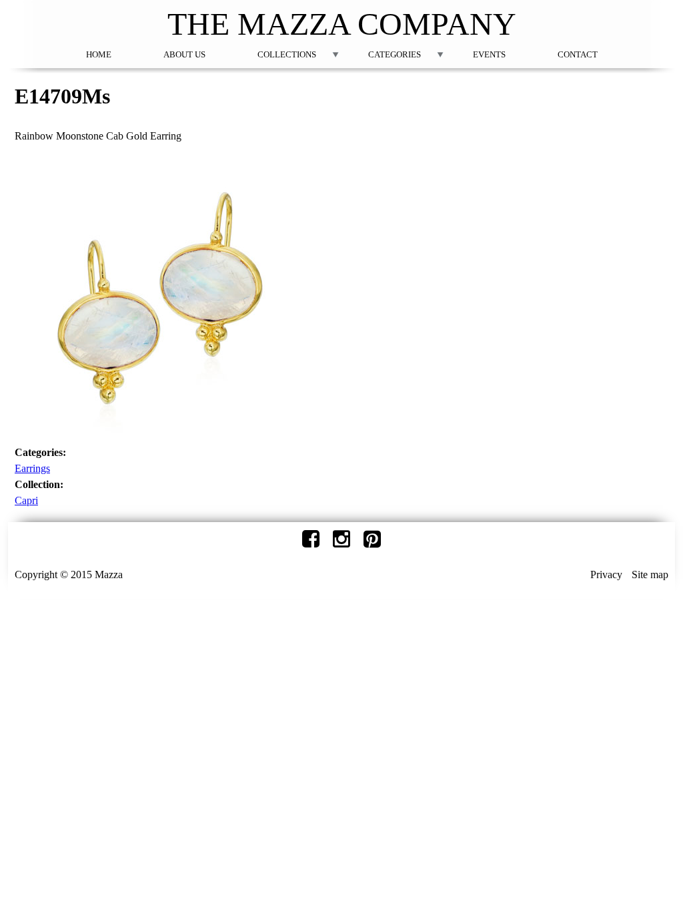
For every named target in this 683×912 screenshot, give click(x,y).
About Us (184, 54)
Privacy (606, 574)
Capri (26, 500)
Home (98, 54)
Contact (578, 54)
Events (489, 54)
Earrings (32, 468)
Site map (650, 574)
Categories (394, 54)
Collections (286, 54)
